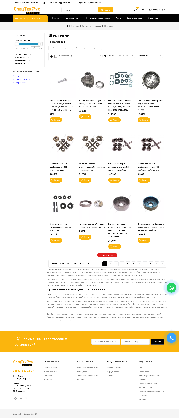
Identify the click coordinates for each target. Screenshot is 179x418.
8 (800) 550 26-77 (33, 2)
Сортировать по (107, 56)
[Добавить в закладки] (75, 74)
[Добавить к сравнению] (75, 86)
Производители (72, 18)
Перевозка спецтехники (148, 384)
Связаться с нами (134, 18)
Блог (140, 368)
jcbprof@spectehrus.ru (90, 2)
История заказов (50, 372)
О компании (153, 18)
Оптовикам (143, 395)
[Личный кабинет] (143, 9)
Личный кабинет (50, 368)
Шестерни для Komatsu (23, 79)
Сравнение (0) (65, 56)
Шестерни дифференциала (87, 48)
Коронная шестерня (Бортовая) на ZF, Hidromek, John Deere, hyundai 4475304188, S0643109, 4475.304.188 (119, 230)
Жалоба (110, 376)
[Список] (55, 56)
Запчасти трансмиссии (91, 26)
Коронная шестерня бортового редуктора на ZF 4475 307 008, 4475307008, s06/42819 (151, 227)
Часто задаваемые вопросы (150, 376)
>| (162, 264)
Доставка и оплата (146, 387)
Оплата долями (145, 372)
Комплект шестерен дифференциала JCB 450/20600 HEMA (58, 167)
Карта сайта (80, 380)
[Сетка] (51, 56)
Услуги (118, 18)
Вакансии (142, 399)
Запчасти (75, 26)
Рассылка (48, 380)
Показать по (143, 56)
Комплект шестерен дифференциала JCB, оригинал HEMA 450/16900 (92, 167)
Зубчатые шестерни (59, 48)
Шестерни (108, 26)
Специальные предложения (98, 18)
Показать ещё (107, 255)
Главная (55, 18)
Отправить (158, 342)
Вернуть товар (113, 372)
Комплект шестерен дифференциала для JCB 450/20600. (60, 227)
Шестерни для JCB (21, 76)
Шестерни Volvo (19, 83)
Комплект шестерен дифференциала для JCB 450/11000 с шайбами (118, 167)
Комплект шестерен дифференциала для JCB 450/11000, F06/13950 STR (148, 167)
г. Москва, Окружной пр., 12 (61, 2)
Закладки (48, 376)
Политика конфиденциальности (151, 391)
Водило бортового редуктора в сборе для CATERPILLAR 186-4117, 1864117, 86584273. (92, 104)
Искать (107, 10)
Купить (57, 120)
